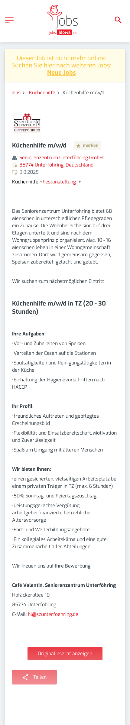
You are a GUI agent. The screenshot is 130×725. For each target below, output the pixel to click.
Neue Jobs (61, 73)
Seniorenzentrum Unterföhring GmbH (61, 157)
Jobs (16, 92)
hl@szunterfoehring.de (53, 614)
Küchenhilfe (42, 92)
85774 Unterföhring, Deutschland (56, 165)
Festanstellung (59, 182)
